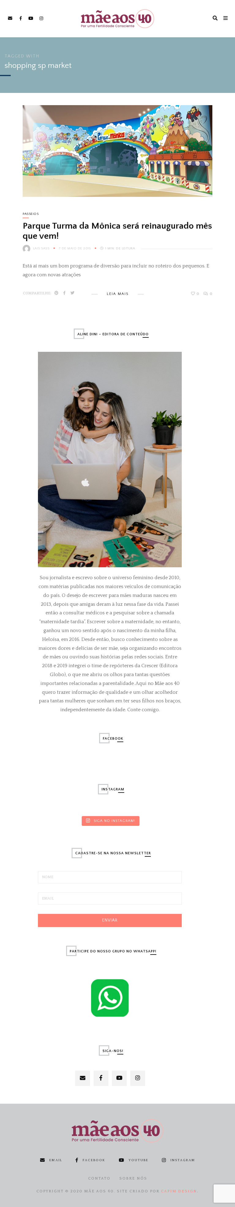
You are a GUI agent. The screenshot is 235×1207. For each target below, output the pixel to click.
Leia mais (118, 294)
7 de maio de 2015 (75, 248)
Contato (99, 1178)
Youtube (138, 1160)
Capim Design (179, 1191)
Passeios (31, 214)
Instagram (182, 1160)
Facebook (94, 1160)
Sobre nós (133, 1178)
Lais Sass (41, 248)
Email (55, 1160)
